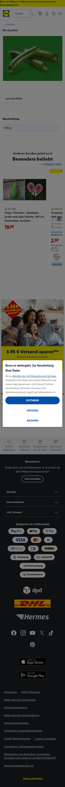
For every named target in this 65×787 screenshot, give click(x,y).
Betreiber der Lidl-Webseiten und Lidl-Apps (34, 376)
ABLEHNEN (32, 420)
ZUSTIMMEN (32, 400)
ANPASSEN (32, 410)
